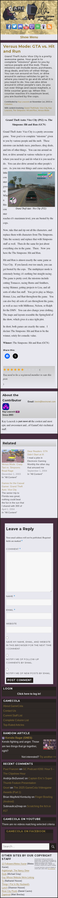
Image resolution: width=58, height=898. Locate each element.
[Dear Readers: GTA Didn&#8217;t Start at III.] (40, 463)
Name (10, 596)
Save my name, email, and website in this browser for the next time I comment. (29, 645)
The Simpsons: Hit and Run (25, 110)
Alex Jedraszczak (51, 868)
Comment (13, 549)
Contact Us (9, 710)
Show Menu (29, 37)
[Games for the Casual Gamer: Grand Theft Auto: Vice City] (14, 497)
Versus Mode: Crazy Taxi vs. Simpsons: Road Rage (12, 467)
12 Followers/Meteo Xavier (14, 863)
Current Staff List (12, 715)
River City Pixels (9, 891)
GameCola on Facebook (26, 831)
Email (10, 610)
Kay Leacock (23, 102)
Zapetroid (6, 894)
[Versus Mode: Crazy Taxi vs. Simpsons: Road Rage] (13, 456)
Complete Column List (16, 720)
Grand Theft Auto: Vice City (35, 108)
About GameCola (13, 706)
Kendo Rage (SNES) (18, 737)
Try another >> (48, 756)
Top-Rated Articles (13, 725)
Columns (8, 104)
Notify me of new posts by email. (28, 673)
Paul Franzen (11, 769)
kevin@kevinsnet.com (45, 401)
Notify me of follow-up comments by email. (22, 661)
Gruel (6, 787)
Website (11, 623)
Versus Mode (43, 110)
